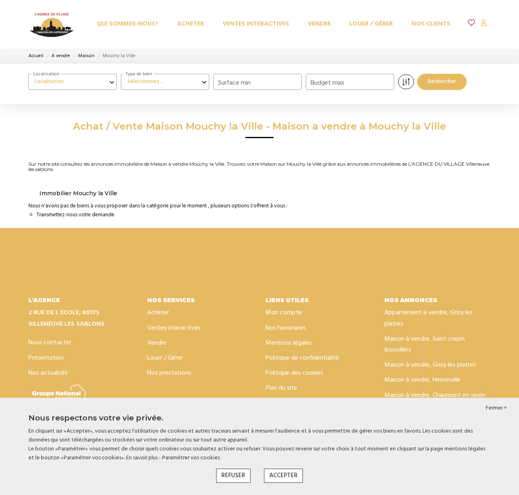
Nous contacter (49, 342)
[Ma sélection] (471, 24)
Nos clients (431, 24)
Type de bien (139, 74)
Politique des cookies (294, 373)
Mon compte (284, 312)
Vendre (319, 24)
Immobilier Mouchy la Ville (78, 193)
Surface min (234, 83)
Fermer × (496, 408)
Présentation (46, 358)
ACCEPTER (283, 475)
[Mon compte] (484, 24)
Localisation (46, 74)
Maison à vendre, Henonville (422, 380)
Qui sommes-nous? (128, 24)
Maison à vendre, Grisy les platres (430, 365)
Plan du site (281, 388)
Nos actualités (48, 373)
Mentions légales (289, 343)
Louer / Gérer (371, 24)
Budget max (327, 83)
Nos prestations (169, 373)
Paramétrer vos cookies (191, 458)
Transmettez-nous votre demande (75, 215)
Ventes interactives (256, 24)
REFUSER (233, 475)
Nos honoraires (286, 328)
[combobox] (72, 82)
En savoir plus (142, 458)
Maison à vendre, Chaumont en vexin (434, 395)
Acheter (190, 24)
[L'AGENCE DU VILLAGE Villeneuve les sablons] (51, 24)
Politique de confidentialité (302, 358)
